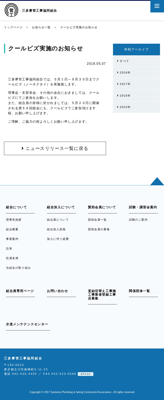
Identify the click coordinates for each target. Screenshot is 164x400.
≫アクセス (86, 374)
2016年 (125, 95)
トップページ (13, 27)
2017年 (125, 84)
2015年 (125, 107)
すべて (124, 61)
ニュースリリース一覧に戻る (56, 148)
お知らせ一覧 (41, 27)
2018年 (125, 72)
